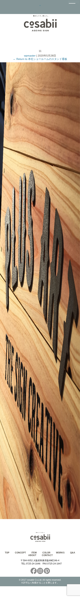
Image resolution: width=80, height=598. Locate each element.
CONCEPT (20, 552)
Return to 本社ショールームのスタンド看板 (40, 58)
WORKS (60, 552)
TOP (7, 552)
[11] (40, 518)
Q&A (72, 552)
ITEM (34, 552)
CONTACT (47, 555)
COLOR (46, 552)
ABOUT (32, 555)
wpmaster (30, 55)
